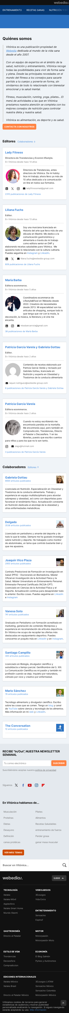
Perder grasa (42, 836)
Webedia (11, 50)
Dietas (7, 823)
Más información (38, 1010)
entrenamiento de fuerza (48, 830)
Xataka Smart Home (13, 908)
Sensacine (40, 915)
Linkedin (58, 594)
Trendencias (10, 956)
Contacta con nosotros (19, 126)
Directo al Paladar (12, 936)
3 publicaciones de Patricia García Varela (25, 452)
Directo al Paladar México (16, 995)
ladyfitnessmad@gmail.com (39, 188)
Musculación (10, 811)
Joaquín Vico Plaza (18, 560)
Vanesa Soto (14, 611)
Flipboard (43, 784)
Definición (9, 836)
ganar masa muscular (46, 842)
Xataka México (11, 981)
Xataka (7, 895)
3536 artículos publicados (18, 525)
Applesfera (9, 904)
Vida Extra (40, 899)
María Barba (13, 280)
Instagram (32, 253)
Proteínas (8, 817)
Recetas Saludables (45, 823)
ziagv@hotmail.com (24, 446)
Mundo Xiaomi (11, 912)
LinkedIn (44, 253)
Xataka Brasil (10, 986)
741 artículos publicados (17, 614)
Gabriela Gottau (16, 477)
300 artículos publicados (17, 656)
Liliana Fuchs (14, 210)
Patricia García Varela (20, 404)
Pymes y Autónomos (45, 961)
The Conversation (17, 725)
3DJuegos (40, 895)
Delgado (11, 522)
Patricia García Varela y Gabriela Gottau (32, 347)
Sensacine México (44, 986)
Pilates (38, 811)
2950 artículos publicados (18, 563)
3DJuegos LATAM (44, 981)
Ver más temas (13, 852)
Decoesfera (9, 961)
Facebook (23, 784)
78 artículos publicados (16, 694)
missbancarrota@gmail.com (34, 325)
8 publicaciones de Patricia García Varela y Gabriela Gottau (34, 388)
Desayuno (9, 830)
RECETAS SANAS (35, 10)
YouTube (13, 708)
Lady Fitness (14, 152)
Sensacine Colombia (45, 990)
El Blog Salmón (42, 956)
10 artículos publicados (16, 729)
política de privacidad (45, 770)
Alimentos (40, 817)
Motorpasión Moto (44, 940)
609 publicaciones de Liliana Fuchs (22, 264)
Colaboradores (26, 141)
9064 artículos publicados (18, 480)
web (31, 711)
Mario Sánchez (15, 690)
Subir (57, 878)
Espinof (39, 920)
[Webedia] (61, 2)
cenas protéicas (12, 842)
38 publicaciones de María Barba (21, 331)
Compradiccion (11, 965)
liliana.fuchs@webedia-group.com (37, 258)
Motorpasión (41, 936)
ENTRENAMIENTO (12, 10)
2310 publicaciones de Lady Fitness (23, 194)
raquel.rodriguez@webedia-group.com (28, 383)
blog (50, 705)
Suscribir (59, 763)
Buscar (64, 865)
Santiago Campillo (17, 652)
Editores (34, 467)
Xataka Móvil (10, 899)
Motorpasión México (45, 995)
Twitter (16, 784)
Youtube (29, 784)
